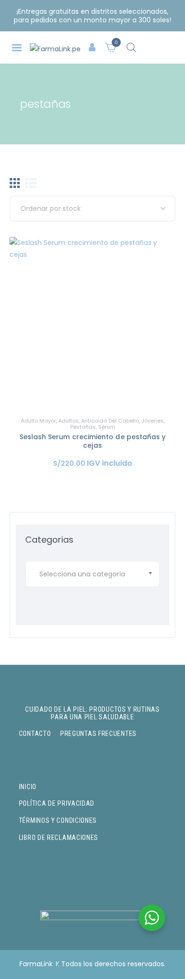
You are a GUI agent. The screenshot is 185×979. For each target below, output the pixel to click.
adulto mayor (38, 420)
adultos (68, 420)
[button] (17, 48)
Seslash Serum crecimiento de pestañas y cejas (92, 441)
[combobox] (92, 574)
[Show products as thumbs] (14, 183)
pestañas (83, 427)
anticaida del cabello (110, 420)
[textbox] (94, 574)
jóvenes (152, 420)
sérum (106, 427)
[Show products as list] (31, 183)
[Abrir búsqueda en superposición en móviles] (131, 47)
